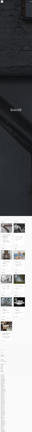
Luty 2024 (2, 398)
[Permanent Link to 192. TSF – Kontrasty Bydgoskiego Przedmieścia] (6, 228)
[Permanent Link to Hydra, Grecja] (19, 254)
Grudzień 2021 (3, 421)
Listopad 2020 (3, 431)
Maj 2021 (2, 426)
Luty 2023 (2, 409)
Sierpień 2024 (3, 392)
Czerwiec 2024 (3, 394)
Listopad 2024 (3, 389)
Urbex (1, 370)
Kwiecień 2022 (3, 417)
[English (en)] (2, 352)
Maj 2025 (2, 384)
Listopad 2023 (3, 401)
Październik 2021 (3, 423)
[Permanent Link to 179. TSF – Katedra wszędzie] (6, 254)
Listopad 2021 (3, 422)
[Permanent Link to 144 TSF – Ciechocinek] (6, 302)
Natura (2, 368)
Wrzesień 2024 (3, 391)
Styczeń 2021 (2, 429)
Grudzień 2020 (3, 430)
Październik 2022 (3, 413)
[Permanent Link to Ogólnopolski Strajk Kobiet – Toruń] (6, 326)
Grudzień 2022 (3, 411)
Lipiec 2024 (2, 393)
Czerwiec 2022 (3, 415)
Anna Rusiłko (3, 269)
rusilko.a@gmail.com (4, 361)
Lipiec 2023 (2, 404)
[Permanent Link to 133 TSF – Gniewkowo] (19, 302)
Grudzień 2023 (3, 400)
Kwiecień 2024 (3, 396)
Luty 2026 (2, 377)
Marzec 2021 (2, 427)
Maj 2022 (2, 416)
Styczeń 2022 (2, 420)
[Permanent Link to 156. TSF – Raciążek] (19, 279)
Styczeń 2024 (2, 399)
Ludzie (4, 320)
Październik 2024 (3, 390)
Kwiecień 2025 (3, 385)
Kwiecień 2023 (3, 407)
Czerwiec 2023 (3, 405)
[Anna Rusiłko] (2, 1)
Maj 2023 (2, 406)
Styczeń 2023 (2, 410)
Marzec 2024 (2, 397)
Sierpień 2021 (3, 424)
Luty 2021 (2, 428)
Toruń (7, 320)
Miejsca (6, 320)
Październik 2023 (3, 402)
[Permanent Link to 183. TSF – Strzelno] (19, 228)
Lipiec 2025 (2, 382)
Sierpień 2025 (3, 381)
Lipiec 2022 (2, 414)
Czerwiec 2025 (3, 383)
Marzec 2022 (2, 418)
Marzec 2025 (2, 386)
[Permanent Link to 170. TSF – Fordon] (6, 279)
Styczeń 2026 (2, 378)
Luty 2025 (2, 387)
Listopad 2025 (3, 379)
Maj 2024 (2, 395)
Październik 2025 (3, 380)
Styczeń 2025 (2, 388)
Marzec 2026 (2, 376)
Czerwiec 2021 (3, 425)
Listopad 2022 (3, 412)
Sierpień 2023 (3, 403)
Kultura (2, 320)
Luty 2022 (2, 419)
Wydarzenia (9, 320)
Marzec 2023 (2, 408)
